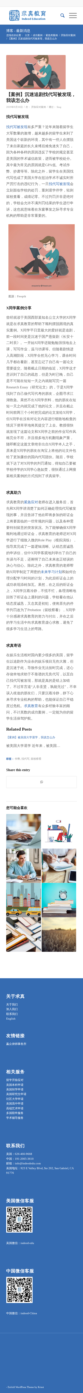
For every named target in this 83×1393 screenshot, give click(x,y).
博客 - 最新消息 (18, 31)
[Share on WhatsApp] (41, 782)
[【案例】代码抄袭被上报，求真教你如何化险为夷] (23, 866)
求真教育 (31, 706)
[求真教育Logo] (34, 15)
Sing (59, 107)
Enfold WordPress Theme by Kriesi (26, 1387)
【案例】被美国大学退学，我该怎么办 (30, 737)
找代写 (25, 758)
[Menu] (71, 15)
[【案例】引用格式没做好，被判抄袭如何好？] (59, 866)
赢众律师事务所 (16, 1044)
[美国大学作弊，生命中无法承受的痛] (23, 831)
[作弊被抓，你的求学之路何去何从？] (23, 934)
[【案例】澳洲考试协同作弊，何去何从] (59, 934)
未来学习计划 (51, 572)
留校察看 (36, 758)
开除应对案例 (38, 107)
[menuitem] (60, 15)
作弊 (17, 758)
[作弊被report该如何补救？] (59, 831)
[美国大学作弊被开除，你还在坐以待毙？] (23, 900)
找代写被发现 (16, 127)
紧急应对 (31, 502)
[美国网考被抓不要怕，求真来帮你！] (59, 900)
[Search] (60, 15)
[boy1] (36, 72)
